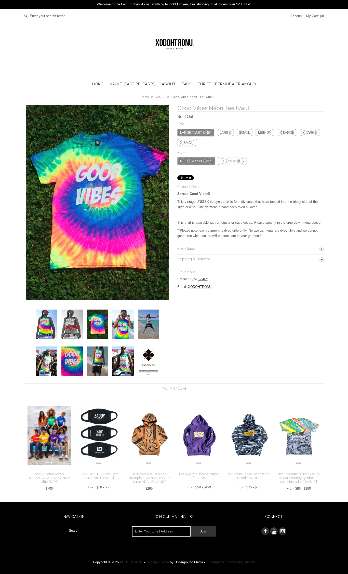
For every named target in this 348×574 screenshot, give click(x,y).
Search (74, 530)
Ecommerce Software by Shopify (230, 562)
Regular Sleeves (196, 161)
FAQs (187, 84)
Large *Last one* (195, 133)
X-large (287, 133)
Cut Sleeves (232, 161)
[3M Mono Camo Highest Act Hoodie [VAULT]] (249, 469)
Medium (265, 133)
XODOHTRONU (199, 287)
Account (296, 16)
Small (244, 133)
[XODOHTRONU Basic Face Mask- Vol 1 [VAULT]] (99, 469)
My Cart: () (315, 16)
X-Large (309, 133)
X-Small (187, 143)
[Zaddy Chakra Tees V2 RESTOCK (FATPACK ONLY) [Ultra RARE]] (49, 469)
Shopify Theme (157, 562)
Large (225, 133)
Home (98, 84)
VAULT (160, 96)
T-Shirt (203, 279)
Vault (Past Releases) (133, 84)
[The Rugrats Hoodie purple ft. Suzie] (199, 469)
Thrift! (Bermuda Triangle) (227, 84)
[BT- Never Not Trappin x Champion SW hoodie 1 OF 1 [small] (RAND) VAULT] (149, 469)
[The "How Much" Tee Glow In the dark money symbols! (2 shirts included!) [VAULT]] (298, 469)
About (169, 84)
